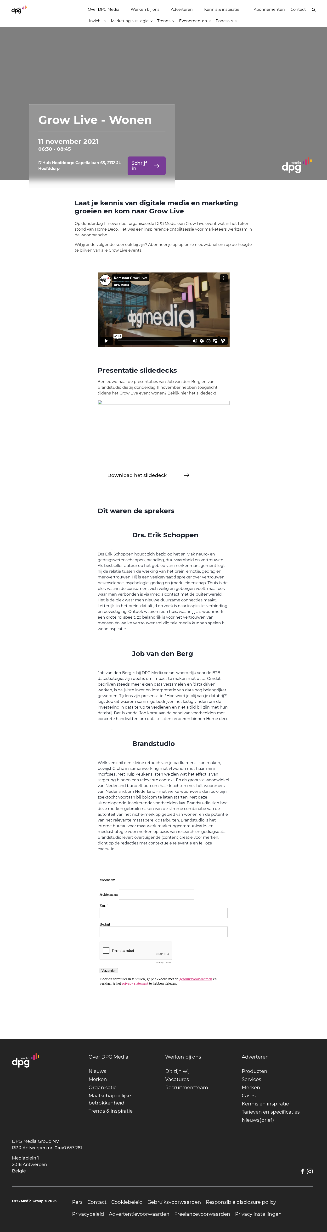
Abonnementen (269, 9)
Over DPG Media (103, 9)
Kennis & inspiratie (221, 9)
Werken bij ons (145, 9)
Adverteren (182, 9)
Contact (298, 9)
